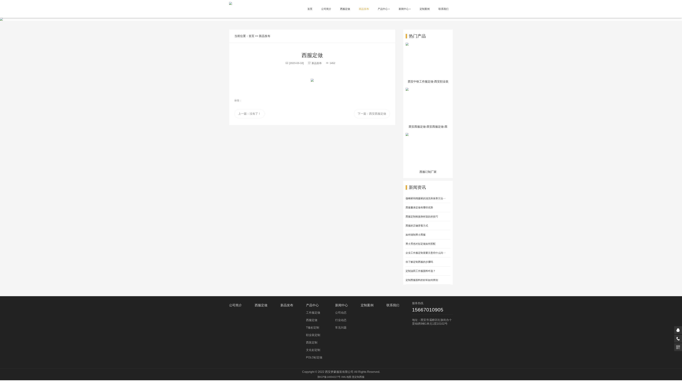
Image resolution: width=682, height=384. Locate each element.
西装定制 (311, 342)
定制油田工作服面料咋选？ (420, 271)
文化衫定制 (313, 349)
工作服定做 (313, 312)
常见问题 (341, 327)
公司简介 (326, 8)
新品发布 (364, 8)
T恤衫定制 (312, 327)
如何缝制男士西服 (416, 234)
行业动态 (341, 320)
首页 (309, 8)
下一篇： (372, 113)
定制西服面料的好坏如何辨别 (422, 280)
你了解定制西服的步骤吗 (419, 261)
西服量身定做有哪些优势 (419, 207)
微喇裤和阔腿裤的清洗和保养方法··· (426, 198)
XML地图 (346, 376)
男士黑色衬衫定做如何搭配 (420, 243)
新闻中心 (404, 8)
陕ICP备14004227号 (329, 376)
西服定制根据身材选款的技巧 (422, 216)
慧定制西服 (358, 376)
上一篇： (249, 113)
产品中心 (383, 8)
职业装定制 (313, 335)
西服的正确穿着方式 (417, 225)
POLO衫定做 (314, 357)
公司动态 (341, 312)
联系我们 (443, 8)
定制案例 (425, 8)
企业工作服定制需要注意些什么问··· (426, 252)
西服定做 (345, 8)
